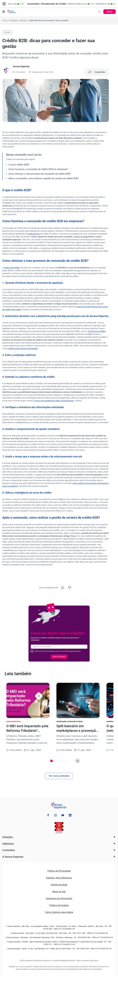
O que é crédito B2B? (18, 164)
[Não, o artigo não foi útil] (69, 587)
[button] (3, 12)
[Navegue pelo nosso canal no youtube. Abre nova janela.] (62, 815)
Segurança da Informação (59, 898)
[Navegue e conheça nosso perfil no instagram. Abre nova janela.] (55, 815)
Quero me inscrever (59, 656)
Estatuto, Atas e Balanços (59, 877)
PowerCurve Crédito (97, 331)
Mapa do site (59, 891)
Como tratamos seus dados (59, 912)
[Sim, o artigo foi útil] (62, 587)
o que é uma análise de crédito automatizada (54, 401)
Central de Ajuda (59, 884)
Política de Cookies (59, 905)
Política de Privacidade (59, 871)
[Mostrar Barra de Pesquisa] (99, 11)
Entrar (109, 11)
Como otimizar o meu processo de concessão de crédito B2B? (39, 173)
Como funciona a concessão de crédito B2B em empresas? (38, 169)
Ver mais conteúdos (59, 776)
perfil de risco (34, 234)
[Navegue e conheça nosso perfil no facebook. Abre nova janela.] (48, 815)
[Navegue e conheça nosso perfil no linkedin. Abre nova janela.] (70, 815)
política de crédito (12, 267)
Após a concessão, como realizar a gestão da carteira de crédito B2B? (43, 178)
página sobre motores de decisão (23, 348)
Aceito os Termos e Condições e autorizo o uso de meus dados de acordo (57, 651)
